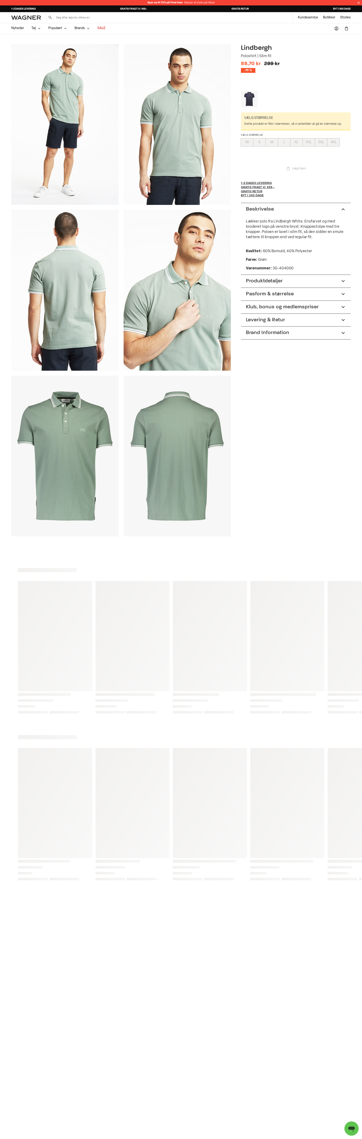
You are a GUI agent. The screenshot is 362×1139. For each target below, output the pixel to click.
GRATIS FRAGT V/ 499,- (133, 9)
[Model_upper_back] (65, 290)
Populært (55, 28)
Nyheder (17, 28)
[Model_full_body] (65, 124)
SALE (101, 28)
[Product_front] (65, 456)
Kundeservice (308, 17)
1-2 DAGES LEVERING (23, 9)
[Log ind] (336, 28)
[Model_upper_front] (177, 124)
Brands (80, 28)
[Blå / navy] (249, 99)
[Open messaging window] (351, 1128)
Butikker (329, 17)
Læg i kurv (299, 168)
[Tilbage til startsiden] (26, 17)
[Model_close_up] (177, 290)
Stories (345, 17)
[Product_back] (177, 456)
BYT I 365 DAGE (342, 9)
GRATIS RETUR (240, 9)
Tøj (33, 28)
